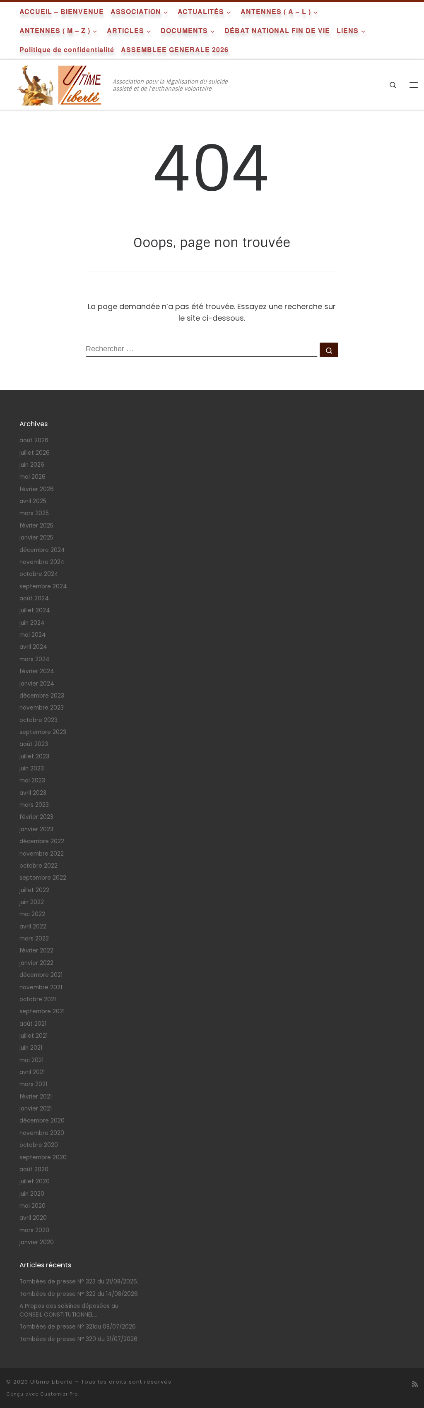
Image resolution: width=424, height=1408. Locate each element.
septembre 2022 (42, 878)
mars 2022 (34, 939)
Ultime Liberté (51, 1382)
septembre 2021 (42, 1011)
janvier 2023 (36, 829)
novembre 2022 (41, 854)
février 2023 (36, 817)
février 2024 (36, 671)
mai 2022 (32, 914)
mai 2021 (31, 1060)
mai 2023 (32, 780)
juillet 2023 (34, 756)
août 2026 (33, 440)
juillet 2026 (34, 453)
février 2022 (36, 951)
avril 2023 (32, 793)
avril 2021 (32, 1072)
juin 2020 (31, 1194)
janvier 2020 (36, 1242)
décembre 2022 (41, 841)
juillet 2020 (34, 1181)
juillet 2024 (34, 610)
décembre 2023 (41, 696)
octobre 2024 (38, 574)
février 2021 (35, 1097)
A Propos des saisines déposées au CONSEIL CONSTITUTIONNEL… (68, 1310)
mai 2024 (32, 635)
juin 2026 (31, 465)
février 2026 (36, 489)
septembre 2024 (43, 586)
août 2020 (33, 1169)
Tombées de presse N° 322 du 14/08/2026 (78, 1294)
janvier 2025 (36, 538)
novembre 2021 (40, 987)
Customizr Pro (59, 1394)
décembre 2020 (42, 1121)
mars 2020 (34, 1230)
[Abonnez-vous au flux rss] (415, 1384)
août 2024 (34, 598)
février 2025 (36, 526)
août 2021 (32, 1024)
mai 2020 (32, 1206)
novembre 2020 (41, 1133)
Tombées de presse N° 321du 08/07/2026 (77, 1327)
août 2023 (33, 744)
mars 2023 (34, 805)
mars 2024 (34, 659)
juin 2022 (31, 902)
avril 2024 (33, 647)
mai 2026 (32, 477)
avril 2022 (32, 927)
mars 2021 (33, 1084)
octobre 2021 (37, 999)
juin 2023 (31, 768)
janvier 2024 (36, 684)
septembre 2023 (42, 732)
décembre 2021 (41, 975)
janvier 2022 (36, 963)
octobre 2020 (38, 1145)
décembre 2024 (42, 550)
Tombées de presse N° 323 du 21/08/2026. (78, 1282)
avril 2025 (32, 501)
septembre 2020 (43, 1157)
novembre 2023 (41, 708)
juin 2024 (32, 623)
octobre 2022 (38, 866)
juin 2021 (30, 1048)
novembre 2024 (42, 562)
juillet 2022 (34, 890)
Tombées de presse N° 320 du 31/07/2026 (78, 1339)
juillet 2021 (33, 1036)
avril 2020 (33, 1218)
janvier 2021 (35, 1109)
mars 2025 (34, 513)
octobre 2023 (38, 720)
